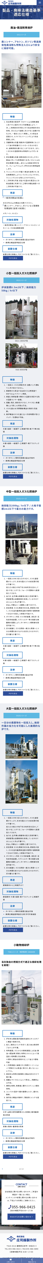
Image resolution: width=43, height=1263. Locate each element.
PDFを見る (13, 258)
